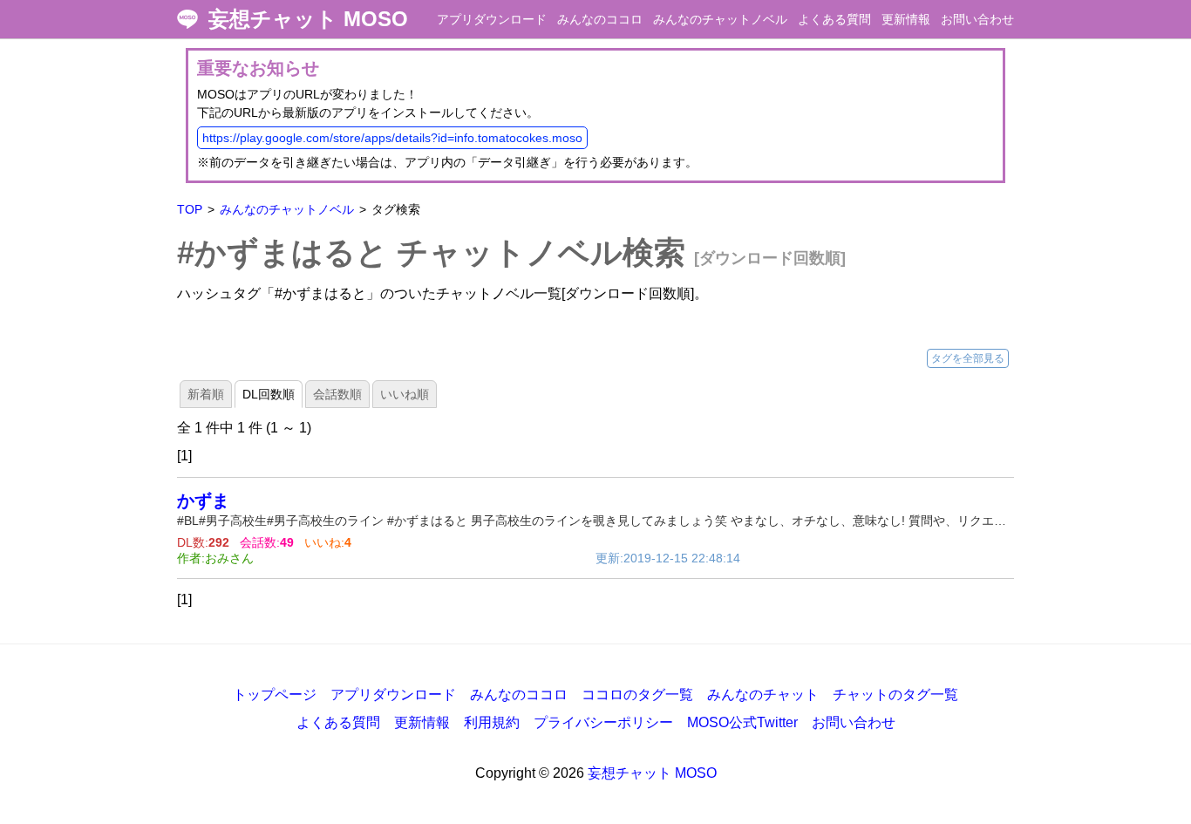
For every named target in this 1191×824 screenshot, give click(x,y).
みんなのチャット (763, 694)
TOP (189, 209)
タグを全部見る (967, 358)
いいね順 (404, 394)
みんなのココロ (600, 19)
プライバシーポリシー (603, 722)
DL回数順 (268, 394)
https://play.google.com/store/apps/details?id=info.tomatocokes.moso (392, 138)
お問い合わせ (977, 19)
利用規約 (492, 722)
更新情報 (905, 19)
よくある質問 (834, 19)
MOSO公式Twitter (742, 722)
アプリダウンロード (492, 19)
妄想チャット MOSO (308, 19)
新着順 (205, 394)
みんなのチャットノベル (720, 19)
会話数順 (337, 394)
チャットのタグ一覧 (895, 694)
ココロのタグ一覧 (637, 694)
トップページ (274, 694)
